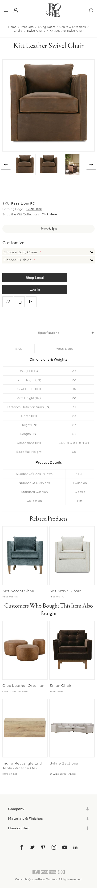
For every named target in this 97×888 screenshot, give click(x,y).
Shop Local (35, 277)
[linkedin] (75, 847)
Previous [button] (6, 164)
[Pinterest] (43, 847)
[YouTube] (64, 847)
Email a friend (31, 301)
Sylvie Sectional (64, 763)
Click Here (34, 209)
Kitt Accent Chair (18, 590)
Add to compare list (19, 301)
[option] (25, 164)
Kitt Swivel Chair (65, 590)
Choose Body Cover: (21, 252)
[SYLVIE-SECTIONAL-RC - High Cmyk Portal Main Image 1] (72, 728)
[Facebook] (21, 847)
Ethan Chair (60, 685)
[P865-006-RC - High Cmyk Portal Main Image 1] (25, 555)
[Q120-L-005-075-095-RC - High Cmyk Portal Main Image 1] (25, 650)
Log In (35, 289)
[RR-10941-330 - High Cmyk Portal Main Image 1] (25, 728)
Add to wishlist (7, 301)
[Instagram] (54, 847)
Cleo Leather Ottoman (23, 685)
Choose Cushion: (18, 260)
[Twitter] (32, 847)
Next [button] (91, 164)
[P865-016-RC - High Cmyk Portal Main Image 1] (72, 555)
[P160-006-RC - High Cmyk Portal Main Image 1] (72, 650)
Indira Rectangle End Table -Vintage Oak (22, 765)
